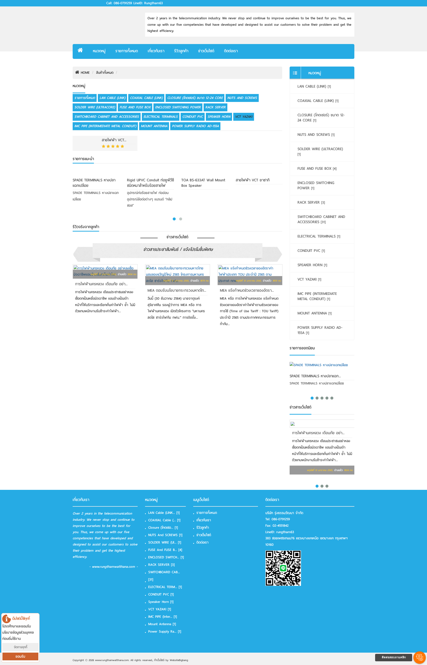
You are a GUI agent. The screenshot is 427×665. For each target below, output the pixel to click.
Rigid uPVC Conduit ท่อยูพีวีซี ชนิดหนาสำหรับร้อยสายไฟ (150, 183)
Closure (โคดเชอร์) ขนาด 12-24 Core (195, 98)
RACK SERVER (215, 107)
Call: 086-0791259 (119, 3)
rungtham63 (285, 532)
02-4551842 (281, 525)
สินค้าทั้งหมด (104, 72)
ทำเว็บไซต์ (159, 660)
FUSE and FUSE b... (165, 550)
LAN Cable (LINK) (112, 98)
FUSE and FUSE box (135, 107)
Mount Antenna (154, 126)
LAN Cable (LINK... (164, 513)
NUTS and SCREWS (242, 98)
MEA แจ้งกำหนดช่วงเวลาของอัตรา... (247, 290)
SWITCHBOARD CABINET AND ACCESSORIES (106, 116)
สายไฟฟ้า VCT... (114, 140)
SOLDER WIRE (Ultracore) (94, 107)
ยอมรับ (20, 656)
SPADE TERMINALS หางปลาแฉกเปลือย (94, 183)
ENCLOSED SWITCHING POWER (178, 107)
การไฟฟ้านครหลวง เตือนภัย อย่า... (101, 284)
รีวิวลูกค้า (181, 51)
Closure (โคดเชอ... (163, 527)
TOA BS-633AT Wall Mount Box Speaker (203, 183)
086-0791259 (281, 519)
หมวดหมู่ (99, 51)
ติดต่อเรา (231, 51)
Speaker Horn (219, 116)
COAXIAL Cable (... (164, 520)
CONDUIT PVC (192, 116)
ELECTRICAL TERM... (165, 587)
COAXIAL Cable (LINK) (146, 98)
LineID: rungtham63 (148, 3)
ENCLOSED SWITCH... (166, 557)
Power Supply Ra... (164, 631)
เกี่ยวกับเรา (156, 51)
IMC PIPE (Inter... (162, 616)
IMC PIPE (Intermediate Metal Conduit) (105, 126)
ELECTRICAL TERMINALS (161, 116)
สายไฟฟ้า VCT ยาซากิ (253, 180)
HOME (84, 72)
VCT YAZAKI (243, 116)
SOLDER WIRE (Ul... (164, 542)
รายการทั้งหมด (126, 51)
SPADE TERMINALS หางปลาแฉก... (315, 376)
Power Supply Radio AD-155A (195, 126)
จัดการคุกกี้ (20, 647)
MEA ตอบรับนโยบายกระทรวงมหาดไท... (177, 290)
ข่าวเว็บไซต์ (206, 51)
